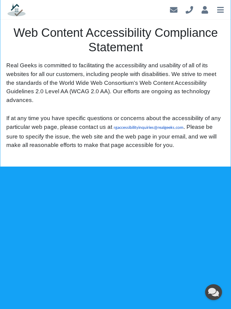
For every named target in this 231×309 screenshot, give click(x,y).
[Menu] (220, 8)
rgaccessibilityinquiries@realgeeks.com (148, 128)
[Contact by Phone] (189, 8)
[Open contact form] (173, 8)
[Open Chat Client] (213, 292)
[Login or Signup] (205, 8)
